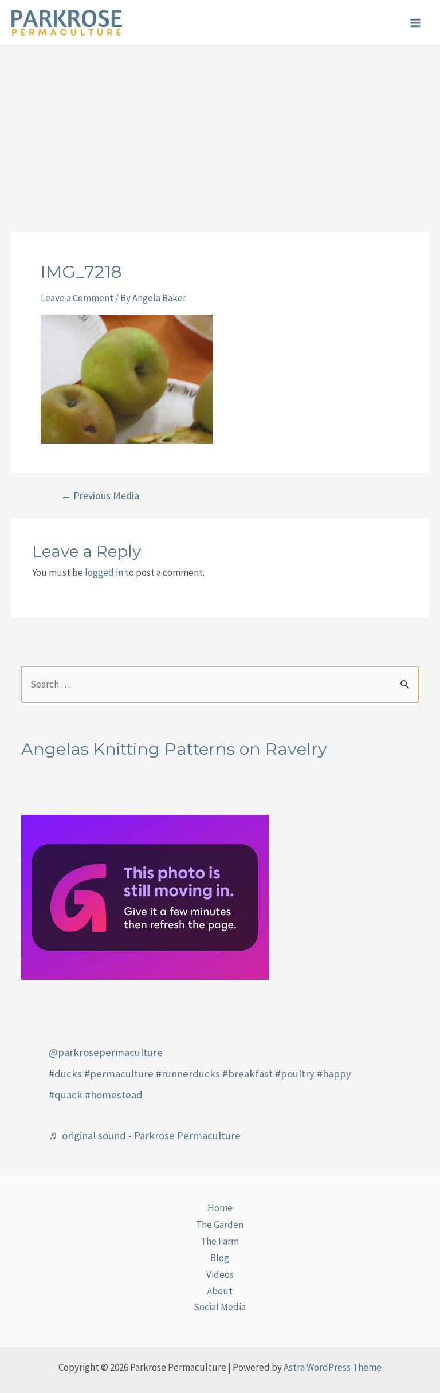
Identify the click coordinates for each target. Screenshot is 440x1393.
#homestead (114, 1094)
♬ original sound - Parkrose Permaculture (145, 1135)
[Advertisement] (220, 132)
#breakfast (247, 1073)
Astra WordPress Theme (333, 1367)
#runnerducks (188, 1073)
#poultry (295, 1073)
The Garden (219, 1224)
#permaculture (119, 1073)
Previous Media (100, 496)
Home (220, 1208)
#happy (334, 1073)
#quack (65, 1094)
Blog (219, 1257)
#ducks (65, 1073)
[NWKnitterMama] (145, 896)
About (220, 1291)
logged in (104, 572)
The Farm (220, 1241)
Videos (220, 1274)
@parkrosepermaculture (106, 1052)
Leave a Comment (77, 298)
